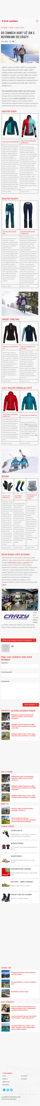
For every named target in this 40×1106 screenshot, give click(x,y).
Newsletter (24, 1076)
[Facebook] (4, 1090)
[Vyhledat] (32, 21)
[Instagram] (7, 1090)
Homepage (4, 27)
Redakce (5, 1079)
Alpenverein (6, 1081)
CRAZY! (4, 584)
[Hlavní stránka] (9, 21)
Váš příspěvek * (5, 681)
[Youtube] (11, 1090)
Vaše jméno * (5, 663)
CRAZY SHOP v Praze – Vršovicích (18, 562)
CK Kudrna (24, 1079)
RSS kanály (6, 1084)
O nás (4, 1076)
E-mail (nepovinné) (6, 672)
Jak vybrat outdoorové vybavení (23, 710)
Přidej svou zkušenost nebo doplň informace (17, 640)
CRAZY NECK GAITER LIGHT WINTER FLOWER (32, 496)
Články (11, 27)
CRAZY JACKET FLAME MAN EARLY (11, 141)
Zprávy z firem (19, 27)
